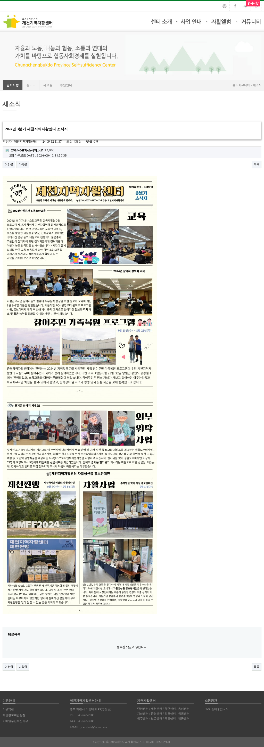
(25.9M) (32, 150)
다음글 (23, 164)
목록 (256, 164)
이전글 (9, 164)
